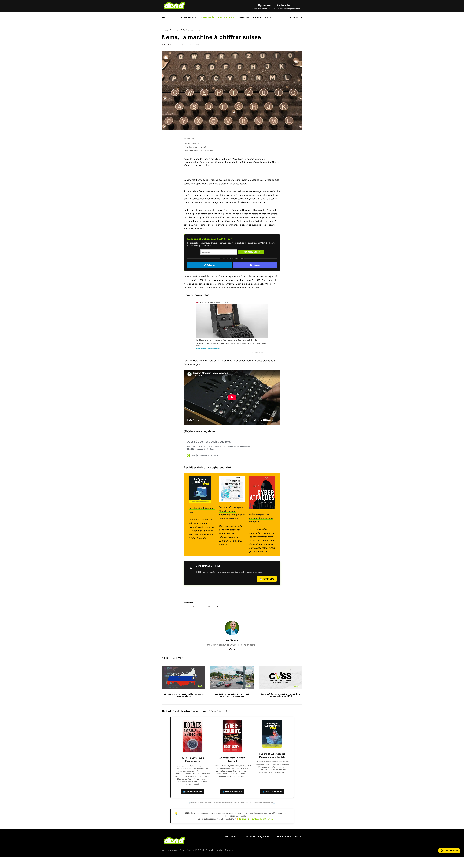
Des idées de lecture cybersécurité (199, 150)
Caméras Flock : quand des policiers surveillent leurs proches (232, 695)
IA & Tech (257, 17)
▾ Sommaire (189, 139)
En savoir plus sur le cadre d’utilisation (256, 819)
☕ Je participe (267, 579)
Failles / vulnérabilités (170, 30)
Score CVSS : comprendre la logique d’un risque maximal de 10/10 (280, 695)
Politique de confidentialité (288, 837)
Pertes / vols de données (190, 30)
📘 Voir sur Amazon (192, 792)
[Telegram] (294, 17)
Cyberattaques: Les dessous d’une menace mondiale (261, 518)
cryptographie (199, 607)
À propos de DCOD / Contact (257, 837)
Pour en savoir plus (192, 143)
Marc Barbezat (167, 44)
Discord (257, 265)
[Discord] (297, 17)
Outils (268, 17)
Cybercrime (243, 17)
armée (188, 607)
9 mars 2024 (180, 44)
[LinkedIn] (290, 17)
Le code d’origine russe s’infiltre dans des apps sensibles (184, 695)
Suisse (219, 607)
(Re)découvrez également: (195, 147)
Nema (211, 607)
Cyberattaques (188, 17)
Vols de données (226, 17)
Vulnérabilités (206, 17)
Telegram (211, 265)
